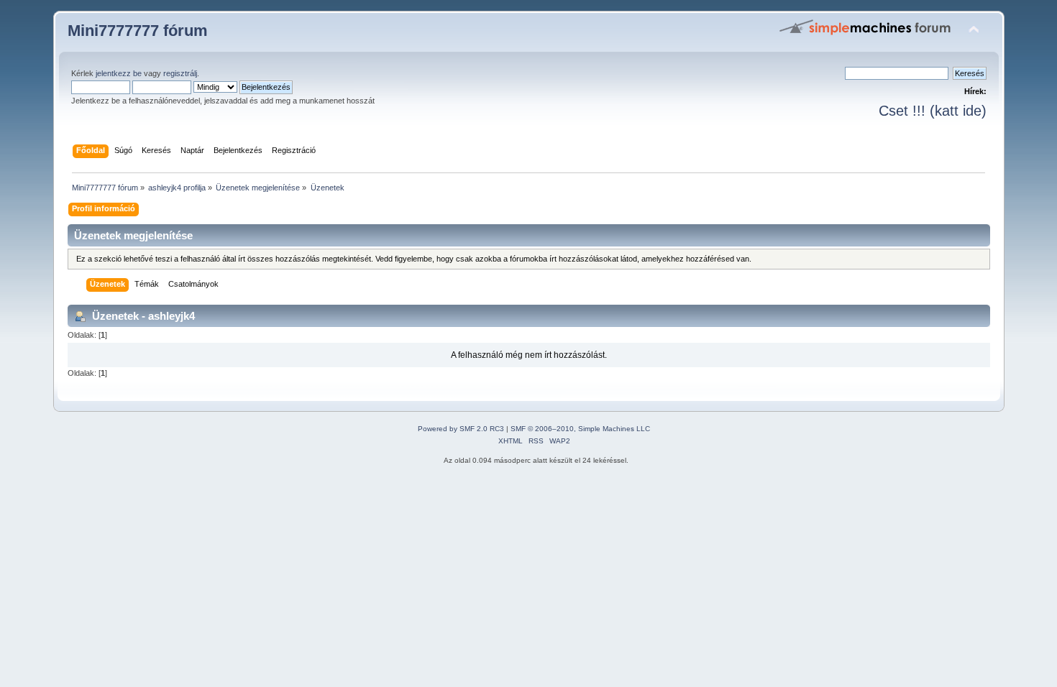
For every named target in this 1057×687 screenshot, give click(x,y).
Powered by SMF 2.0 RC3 (461, 429)
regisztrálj (180, 73)
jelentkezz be (119, 73)
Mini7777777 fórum (138, 31)
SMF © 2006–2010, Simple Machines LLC (580, 429)
